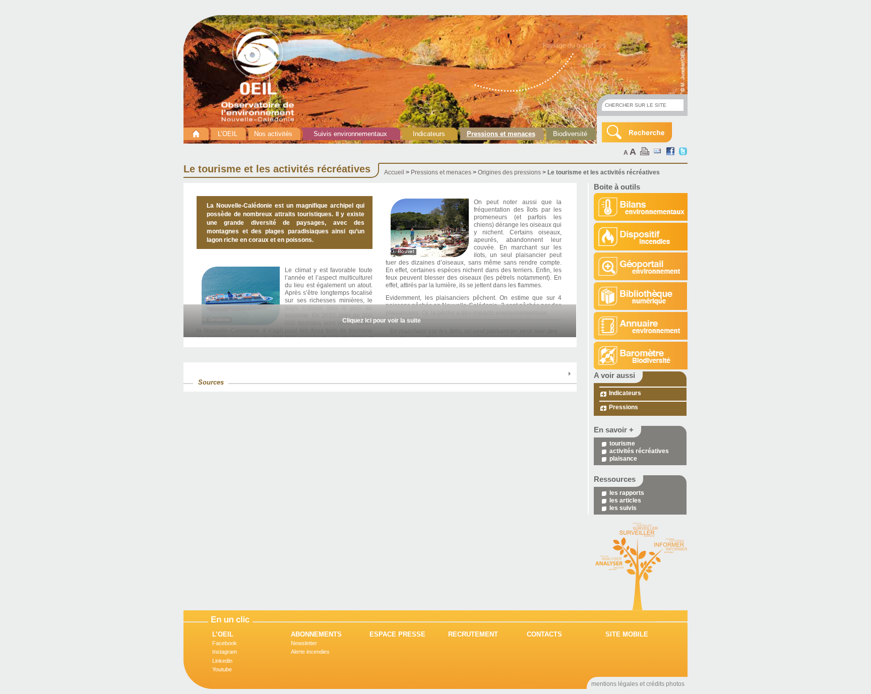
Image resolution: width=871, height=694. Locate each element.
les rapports (626, 492)
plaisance (623, 458)
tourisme (622, 443)
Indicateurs (429, 134)
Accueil (394, 172)
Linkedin (222, 661)
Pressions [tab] (623, 407)
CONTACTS (544, 634)
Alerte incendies (310, 652)
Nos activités (273, 134)
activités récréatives (639, 451)
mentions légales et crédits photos (638, 683)
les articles (625, 500)
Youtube (222, 669)
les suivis (623, 508)
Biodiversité (570, 134)
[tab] (380, 380)
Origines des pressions (509, 172)
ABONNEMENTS (316, 634)
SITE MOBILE (626, 634)
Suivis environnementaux (350, 134)
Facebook (224, 643)
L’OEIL (227, 134)
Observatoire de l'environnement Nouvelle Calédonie (261, 74)
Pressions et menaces (501, 134)
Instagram (224, 652)
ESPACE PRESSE (397, 634)
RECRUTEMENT (473, 634)
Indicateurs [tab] (625, 393)
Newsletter (304, 643)
